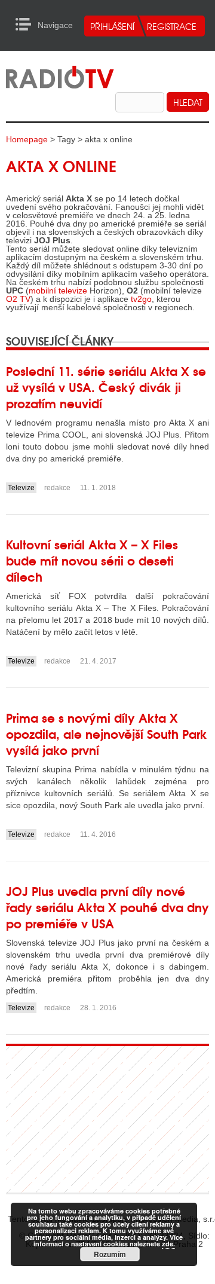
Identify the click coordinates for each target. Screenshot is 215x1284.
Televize (21, 488)
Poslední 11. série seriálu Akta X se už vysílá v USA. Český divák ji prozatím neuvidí (106, 386)
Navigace (27, 24)
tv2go (141, 299)
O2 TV (18, 299)
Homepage (27, 139)
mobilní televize (58, 290)
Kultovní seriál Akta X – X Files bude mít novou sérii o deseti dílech (92, 559)
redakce (57, 488)
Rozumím (110, 1254)
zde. (168, 1243)
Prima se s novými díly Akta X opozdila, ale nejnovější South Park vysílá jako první (106, 733)
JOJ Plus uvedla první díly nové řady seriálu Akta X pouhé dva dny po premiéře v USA (107, 906)
